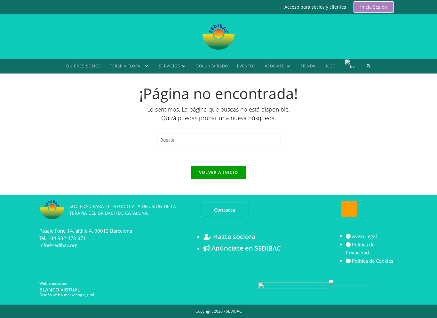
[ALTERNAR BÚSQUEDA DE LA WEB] (368, 66)
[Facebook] (330, 209)
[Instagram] (349, 209)
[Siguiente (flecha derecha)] (426, 159)
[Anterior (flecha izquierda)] (11, 159)
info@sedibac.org (58, 245)
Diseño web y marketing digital (66, 295)
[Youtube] (368, 209)
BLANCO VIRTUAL (59, 289)
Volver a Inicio (218, 172)
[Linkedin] (387, 209)
